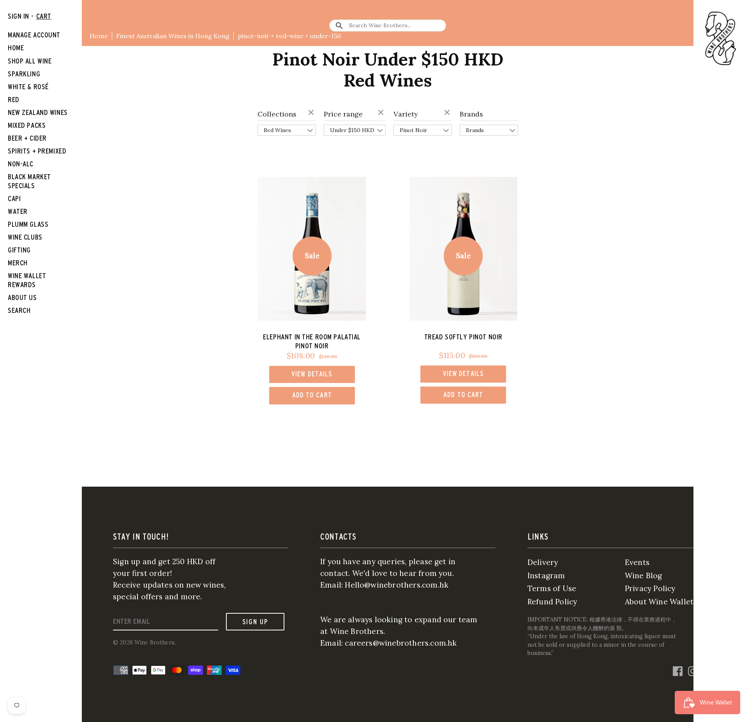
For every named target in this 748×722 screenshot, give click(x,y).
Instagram (546, 575)
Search (19, 310)
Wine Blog (643, 575)
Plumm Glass (28, 224)
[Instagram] (693, 670)
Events (637, 562)
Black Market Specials (29, 181)
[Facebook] (678, 670)
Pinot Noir (413, 130)
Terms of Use (551, 588)
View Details (311, 374)
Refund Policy (552, 601)
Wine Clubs (25, 237)
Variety (405, 113)
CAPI (14, 198)
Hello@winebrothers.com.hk (396, 585)
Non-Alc (21, 164)
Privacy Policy (650, 588)
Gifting (19, 250)
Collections (277, 113)
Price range (343, 113)
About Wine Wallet (659, 601)
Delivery (542, 562)
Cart (43, 16)
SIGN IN (18, 16)
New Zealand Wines (38, 112)
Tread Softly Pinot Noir (463, 337)
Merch (18, 263)
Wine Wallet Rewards (27, 280)
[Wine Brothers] (720, 38)
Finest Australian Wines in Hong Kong (172, 36)
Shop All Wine (30, 61)
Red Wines (277, 130)
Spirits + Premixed (37, 151)
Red (13, 99)
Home (99, 36)
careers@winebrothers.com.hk (401, 643)
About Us (22, 297)
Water (18, 211)
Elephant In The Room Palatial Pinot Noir (312, 341)
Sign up (255, 622)
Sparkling (24, 74)
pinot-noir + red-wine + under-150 (289, 36)
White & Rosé (28, 87)
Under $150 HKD (352, 130)
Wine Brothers (154, 642)
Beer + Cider (27, 138)
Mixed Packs (27, 125)
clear (312, 113)
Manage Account (34, 35)
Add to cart (312, 395)
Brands (471, 113)
